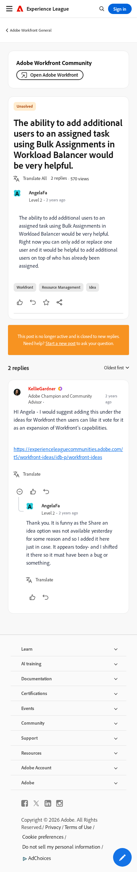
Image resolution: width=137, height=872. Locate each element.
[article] (68, 441)
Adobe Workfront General (31, 30)
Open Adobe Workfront (54, 75)
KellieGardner (42, 388)
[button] (35, 178)
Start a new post (60, 343)
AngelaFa (38, 192)
